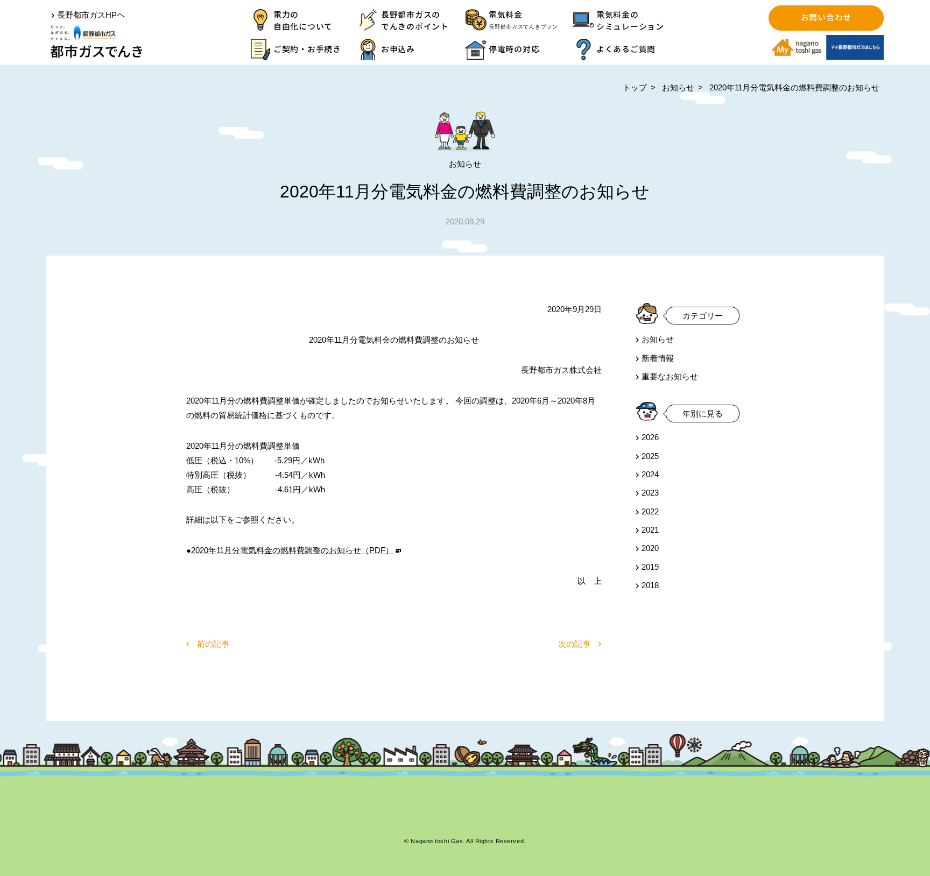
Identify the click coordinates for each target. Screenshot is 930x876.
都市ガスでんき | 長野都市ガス (96, 41)
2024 (650, 474)
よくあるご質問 (626, 49)
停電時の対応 (514, 49)
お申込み (398, 49)
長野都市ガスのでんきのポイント (415, 20)
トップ (635, 87)
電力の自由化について (303, 20)
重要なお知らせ (670, 376)
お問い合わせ (825, 17)
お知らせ (678, 87)
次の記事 (574, 643)
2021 (650, 529)
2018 (650, 585)
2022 (650, 511)
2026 (650, 437)
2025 (650, 455)
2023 (650, 492)
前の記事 (213, 643)
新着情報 (658, 358)
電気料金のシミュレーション (630, 20)
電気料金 (523, 19)
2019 (650, 566)
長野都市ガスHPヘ (91, 14)
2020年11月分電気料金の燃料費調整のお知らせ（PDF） (292, 550)
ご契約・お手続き (307, 49)
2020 (650, 548)
